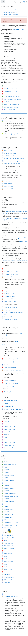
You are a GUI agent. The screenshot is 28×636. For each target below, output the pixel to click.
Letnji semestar (7, 14)
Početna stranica (6, 9)
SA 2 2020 (15, 14)
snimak (16, 341)
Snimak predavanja (9, 362)
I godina (16, 12)
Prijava (24, 2)
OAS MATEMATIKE (8, 12)
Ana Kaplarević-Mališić (18, 29)
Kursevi (14, 9)
